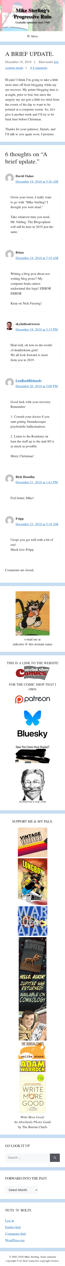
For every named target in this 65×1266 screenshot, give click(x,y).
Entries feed (13, 1227)
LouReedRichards (28, 380)
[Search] (55, 1158)
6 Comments (38, 67)
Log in (9, 1220)
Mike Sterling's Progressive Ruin (32, 13)
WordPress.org (15, 1240)
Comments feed (15, 1233)
